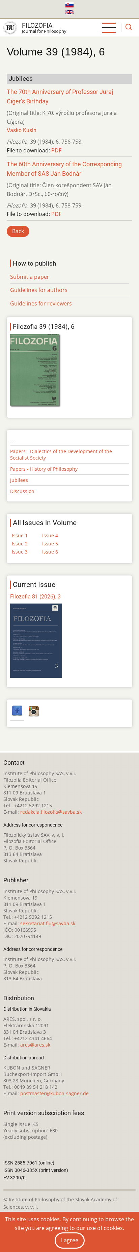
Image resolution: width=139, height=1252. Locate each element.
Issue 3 (20, 551)
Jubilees (19, 480)
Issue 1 (20, 535)
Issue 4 (50, 535)
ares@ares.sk (35, 1044)
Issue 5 (50, 543)
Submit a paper (29, 276)
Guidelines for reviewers (41, 303)
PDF (56, 150)
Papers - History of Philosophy (44, 469)
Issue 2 (20, 543)
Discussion (22, 491)
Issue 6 (50, 551)
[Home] (10, 27)
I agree (69, 1240)
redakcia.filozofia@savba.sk (51, 812)
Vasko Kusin (21, 130)
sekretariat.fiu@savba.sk (47, 923)
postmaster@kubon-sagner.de (54, 1093)
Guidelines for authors (38, 290)
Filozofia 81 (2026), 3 (35, 596)
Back (18, 231)
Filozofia (37, 25)
